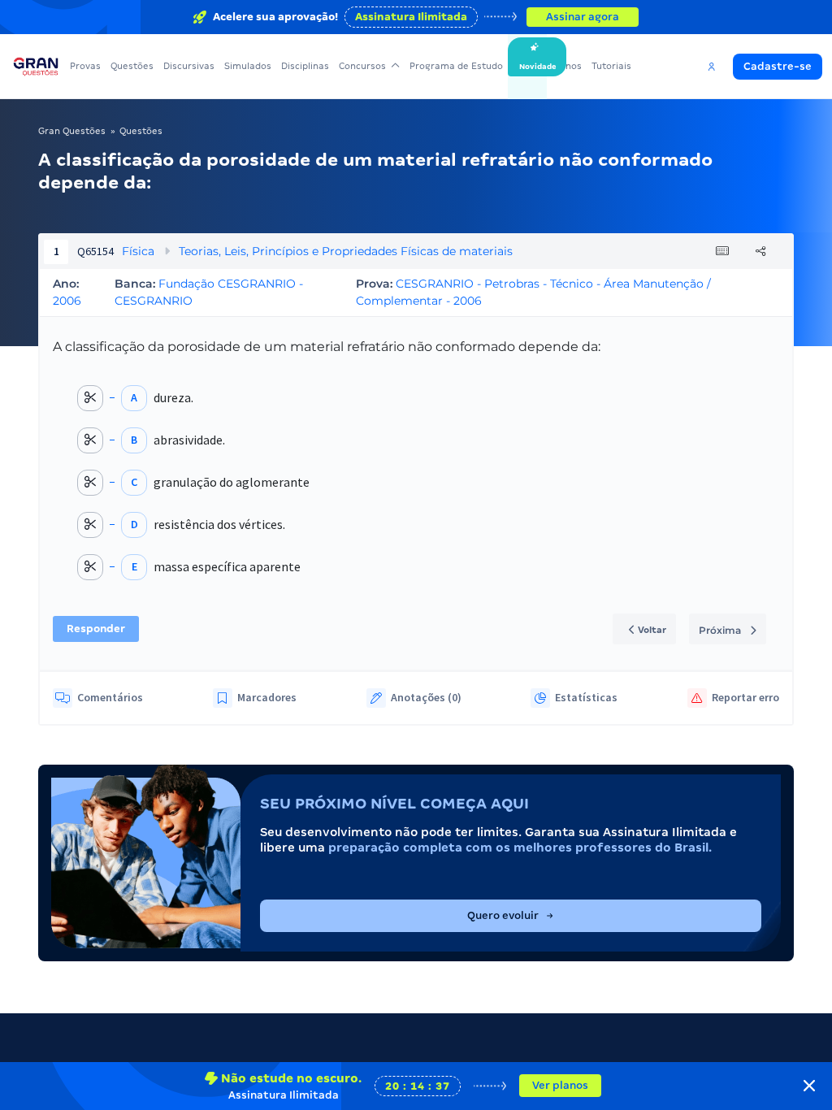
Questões (132, 66)
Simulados (247, 66)
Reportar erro (745, 697)
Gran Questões (72, 131)
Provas (85, 66)
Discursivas (188, 66)
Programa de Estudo (456, 66)
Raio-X (527, 66)
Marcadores (267, 697)
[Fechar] (809, 1086)
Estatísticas (586, 697)
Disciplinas (305, 66)
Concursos (362, 66)
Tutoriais (611, 66)
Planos (567, 66)
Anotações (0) (426, 697)
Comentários (110, 697)
